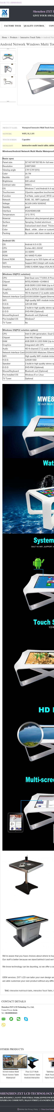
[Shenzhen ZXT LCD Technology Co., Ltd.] (16, 13)
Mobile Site (23, 1109)
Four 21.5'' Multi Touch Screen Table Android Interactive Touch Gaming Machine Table (32, 1078)
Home (4, 37)
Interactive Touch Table (30, 37)
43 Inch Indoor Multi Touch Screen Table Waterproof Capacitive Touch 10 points (10, 1078)
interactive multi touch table (21, 991)
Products (13, 37)
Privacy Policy (33, 1109)
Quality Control (34, 25)
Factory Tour (12, 25)
